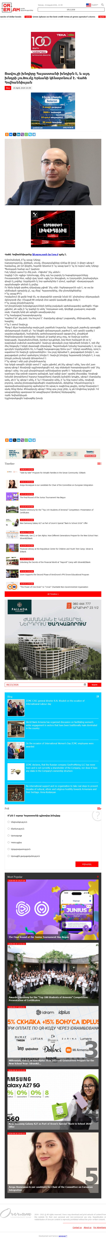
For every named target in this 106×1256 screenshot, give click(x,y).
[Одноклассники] (7, 134)
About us (87, 1227)
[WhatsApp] (26, 134)
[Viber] (22, 134)
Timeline (9, 463)
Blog (8, 88)
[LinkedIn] (18, 134)
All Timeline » (53, 594)
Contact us (77, 1227)
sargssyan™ (63, 1236)
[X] (14, 134)
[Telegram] (34, 134)
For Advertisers (99, 1227)
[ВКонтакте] (10, 134)
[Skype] (30, 134)
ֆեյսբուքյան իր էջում (45, 254)
